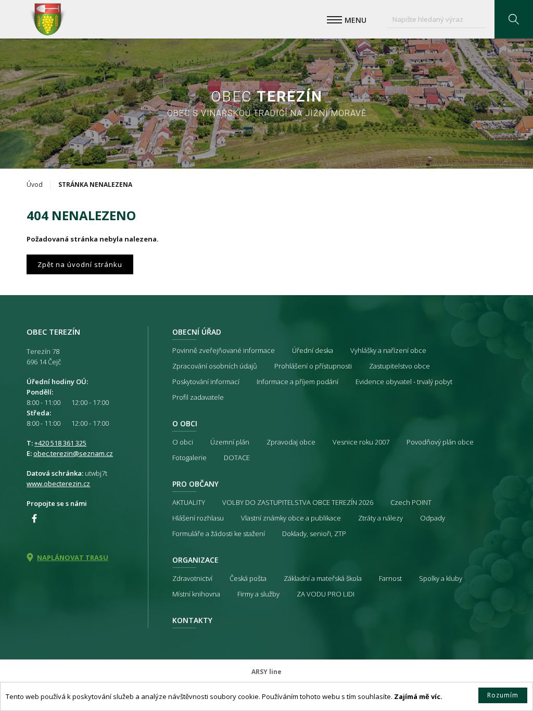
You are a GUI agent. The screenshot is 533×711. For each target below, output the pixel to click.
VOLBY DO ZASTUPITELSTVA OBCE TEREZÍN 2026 (297, 502)
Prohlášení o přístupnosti (313, 366)
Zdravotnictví (192, 578)
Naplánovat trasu (72, 557)
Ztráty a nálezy (380, 518)
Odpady (432, 518)
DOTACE (237, 457)
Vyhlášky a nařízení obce (388, 350)
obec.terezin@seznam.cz (73, 453)
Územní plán (229, 442)
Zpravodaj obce (290, 442)
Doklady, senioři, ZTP (314, 533)
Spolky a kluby (440, 578)
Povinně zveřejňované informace (223, 350)
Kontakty (192, 620)
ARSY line (266, 671)
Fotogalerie (189, 457)
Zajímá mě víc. (418, 696)
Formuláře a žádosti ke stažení (218, 533)
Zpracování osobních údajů (214, 366)
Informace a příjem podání (297, 381)
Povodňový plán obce (440, 442)
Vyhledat (513, 19)
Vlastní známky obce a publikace (291, 518)
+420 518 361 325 (60, 443)
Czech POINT (411, 502)
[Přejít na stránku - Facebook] (34, 518)
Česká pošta (248, 578)
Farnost (390, 578)
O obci (184, 423)
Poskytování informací (205, 381)
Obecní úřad (196, 332)
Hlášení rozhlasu (198, 518)
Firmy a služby (258, 594)
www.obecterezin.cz (58, 483)
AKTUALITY (188, 502)
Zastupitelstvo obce (399, 366)
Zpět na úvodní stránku (79, 264)
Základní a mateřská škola (323, 578)
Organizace (195, 560)
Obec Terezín (47, 19)
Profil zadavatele (198, 397)
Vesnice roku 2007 (361, 442)
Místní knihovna (196, 594)
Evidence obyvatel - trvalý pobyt (404, 381)
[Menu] (334, 19)
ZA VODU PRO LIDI (325, 594)
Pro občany (195, 484)
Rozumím (502, 695)
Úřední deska (312, 350)
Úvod (35, 184)
